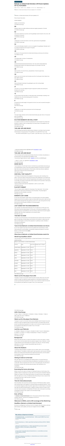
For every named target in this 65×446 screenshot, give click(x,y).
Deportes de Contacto (18, 1)
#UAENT (32, 158)
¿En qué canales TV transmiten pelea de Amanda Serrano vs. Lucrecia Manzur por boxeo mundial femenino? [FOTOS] (31, 431)
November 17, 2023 (38, 149)
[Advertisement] (32, 142)
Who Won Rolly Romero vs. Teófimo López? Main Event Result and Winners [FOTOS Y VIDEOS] (32, 422)
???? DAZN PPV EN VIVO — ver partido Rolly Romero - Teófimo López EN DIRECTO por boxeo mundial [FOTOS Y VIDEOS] (32, 417)
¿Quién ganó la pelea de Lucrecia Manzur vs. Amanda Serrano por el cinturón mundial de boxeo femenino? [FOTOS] (31, 437)
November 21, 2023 (34, 160)
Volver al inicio (32, 444)
